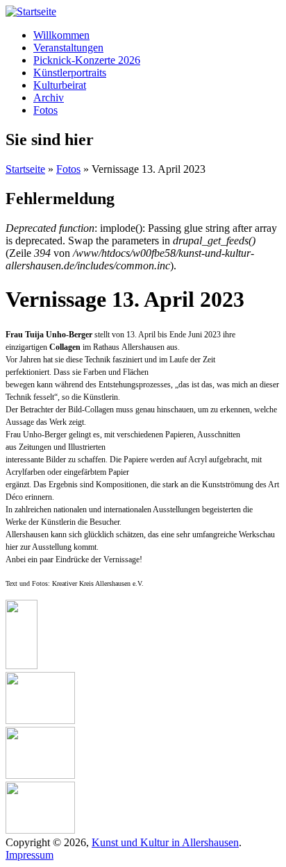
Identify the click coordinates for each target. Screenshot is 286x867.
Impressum (29, 855)
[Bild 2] (40, 720)
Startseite (25, 169)
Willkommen (61, 35)
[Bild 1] (21, 665)
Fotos (45, 110)
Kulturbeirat (59, 85)
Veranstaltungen (68, 47)
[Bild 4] (40, 830)
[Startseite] (31, 11)
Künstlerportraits (69, 72)
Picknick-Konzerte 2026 (86, 60)
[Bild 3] (40, 775)
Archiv (48, 97)
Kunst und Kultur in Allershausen (165, 842)
